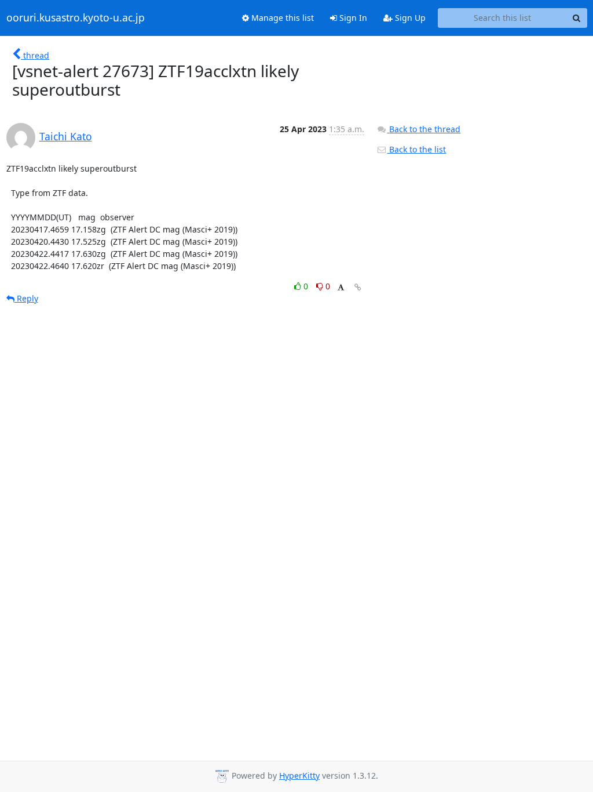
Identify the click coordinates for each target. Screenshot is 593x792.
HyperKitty (299, 775)
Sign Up (409, 17)
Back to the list (416, 149)
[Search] (576, 18)
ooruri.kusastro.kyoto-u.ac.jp (75, 18)
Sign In (352, 17)
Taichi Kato (65, 136)
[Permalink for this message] (358, 287)
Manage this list (281, 17)
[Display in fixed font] (341, 288)
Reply (26, 298)
